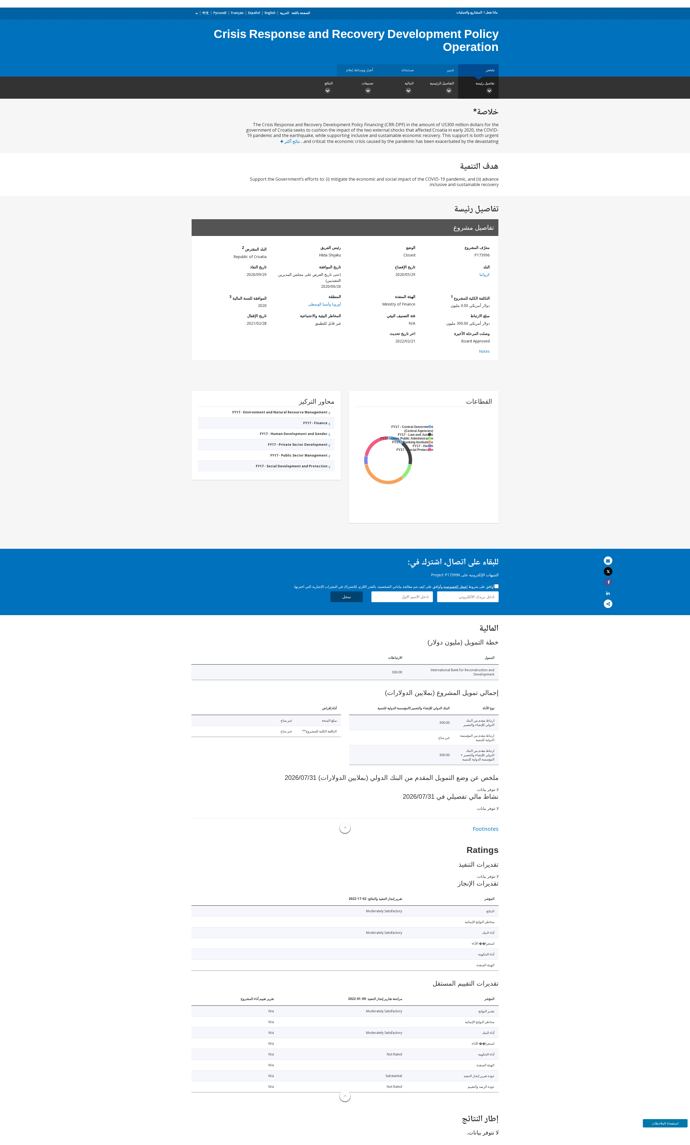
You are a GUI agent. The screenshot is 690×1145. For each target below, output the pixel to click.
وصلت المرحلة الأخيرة (472, 333)
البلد (486, 266)
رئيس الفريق (330, 247)
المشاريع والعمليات (469, 12)
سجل (346, 596)
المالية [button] (409, 83)
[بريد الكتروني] (608, 561)
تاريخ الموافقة (330, 266)
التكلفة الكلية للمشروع (470, 297)
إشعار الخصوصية (455, 586)
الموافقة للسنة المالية (248, 297)
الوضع (410, 247)
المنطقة (335, 296)
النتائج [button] (329, 83)
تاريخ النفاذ (258, 266)
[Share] (608, 582)
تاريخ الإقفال (257, 315)
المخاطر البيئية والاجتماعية (320, 315)
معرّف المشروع (477, 247)
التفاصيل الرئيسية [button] (442, 83)
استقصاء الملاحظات (665, 1123)
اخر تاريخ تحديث (402, 333)
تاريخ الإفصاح (405, 266)
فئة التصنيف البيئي (401, 315)
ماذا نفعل (491, 12)
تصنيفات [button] (367, 83)
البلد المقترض (254, 248)
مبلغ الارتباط (480, 315)
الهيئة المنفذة (405, 296)
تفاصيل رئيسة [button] (485, 83)
